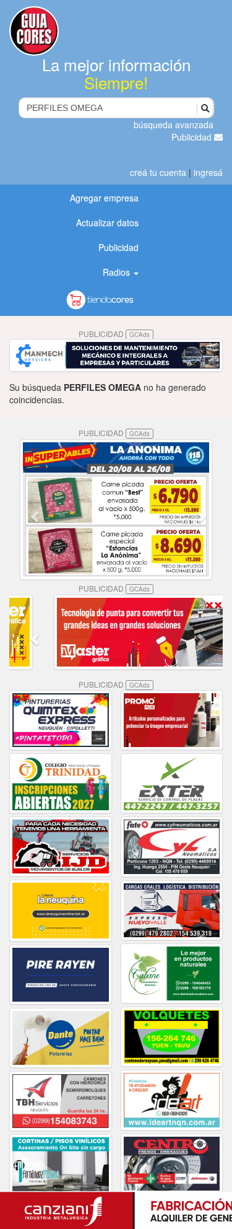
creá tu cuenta (158, 172)
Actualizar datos (107, 222)
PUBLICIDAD (114, 333)
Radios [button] (117, 272)
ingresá (208, 172)
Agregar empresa (104, 197)
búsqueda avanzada (173, 124)
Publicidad (192, 137)
